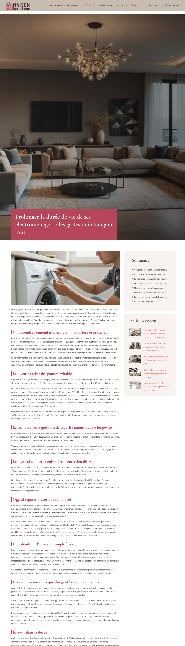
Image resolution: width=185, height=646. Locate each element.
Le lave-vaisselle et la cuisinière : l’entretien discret (150, 283)
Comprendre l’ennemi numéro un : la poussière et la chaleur (150, 269)
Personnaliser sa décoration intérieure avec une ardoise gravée (155, 360)
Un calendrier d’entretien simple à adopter (150, 292)
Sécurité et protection (99, 5)
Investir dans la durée (143, 301)
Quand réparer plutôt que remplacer (150, 288)
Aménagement (170, 5)
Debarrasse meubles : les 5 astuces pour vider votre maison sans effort (155, 347)
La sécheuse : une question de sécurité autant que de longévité (150, 279)
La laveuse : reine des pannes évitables (150, 274)
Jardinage (151, 5)
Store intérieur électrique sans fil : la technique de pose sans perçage (156, 386)
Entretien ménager (128, 5)
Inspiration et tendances (64, 5)
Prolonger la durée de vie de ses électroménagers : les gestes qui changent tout (155, 333)
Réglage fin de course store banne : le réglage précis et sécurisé (155, 373)
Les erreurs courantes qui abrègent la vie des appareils (150, 297)
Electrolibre (27, 528)
